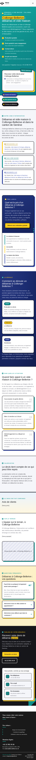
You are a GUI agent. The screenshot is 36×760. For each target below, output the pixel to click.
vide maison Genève (18, 161)
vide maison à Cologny (17, 147)
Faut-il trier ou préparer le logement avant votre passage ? (15, 585)
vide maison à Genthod (20, 175)
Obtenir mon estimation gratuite (17, 225)
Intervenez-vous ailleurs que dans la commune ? (15, 614)
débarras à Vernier (23, 177)
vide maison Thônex (16, 163)
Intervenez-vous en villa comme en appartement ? (15, 605)
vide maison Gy (15, 149)
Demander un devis (10, 654)
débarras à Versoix (10, 177)
